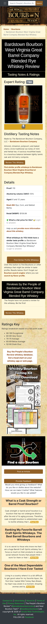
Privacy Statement (16, 603)
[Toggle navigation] (5, 3)
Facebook (29, 617)
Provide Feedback (23, 481)
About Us (30, 600)
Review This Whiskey (15, 162)
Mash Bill (10, 205)
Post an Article (23, 471)
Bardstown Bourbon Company (23, 141)
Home (6, 29)
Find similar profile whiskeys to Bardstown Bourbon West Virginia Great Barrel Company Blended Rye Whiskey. (23, 170)
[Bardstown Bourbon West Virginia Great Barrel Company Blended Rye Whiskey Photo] (23, 104)
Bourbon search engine (14, 273)
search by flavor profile (14, 276)
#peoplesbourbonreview (23, 606)
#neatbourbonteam (29, 609)
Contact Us (8, 600)
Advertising (19, 600)
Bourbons (15, 29)
